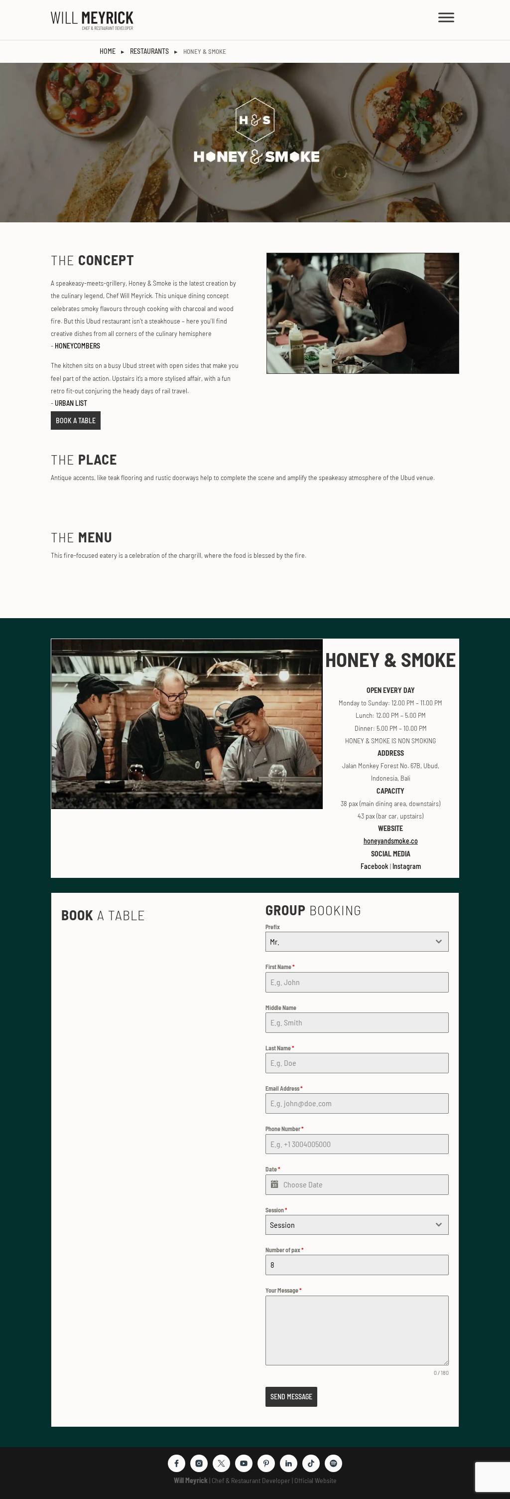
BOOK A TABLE (76, 420)
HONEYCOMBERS (77, 345)
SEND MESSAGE (291, 1396)
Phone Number (284, 1128)
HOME (108, 51)
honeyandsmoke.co (391, 840)
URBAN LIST (71, 403)
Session (276, 1209)
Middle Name (280, 1007)
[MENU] (446, 17)
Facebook (374, 866)
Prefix (272, 926)
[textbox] (347, 1224)
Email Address (284, 1088)
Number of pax (284, 1249)
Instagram (406, 866)
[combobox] (356, 942)
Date (272, 1169)
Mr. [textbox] (274, 941)
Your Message (283, 1290)
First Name (280, 966)
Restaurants (149, 51)
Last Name (279, 1047)
